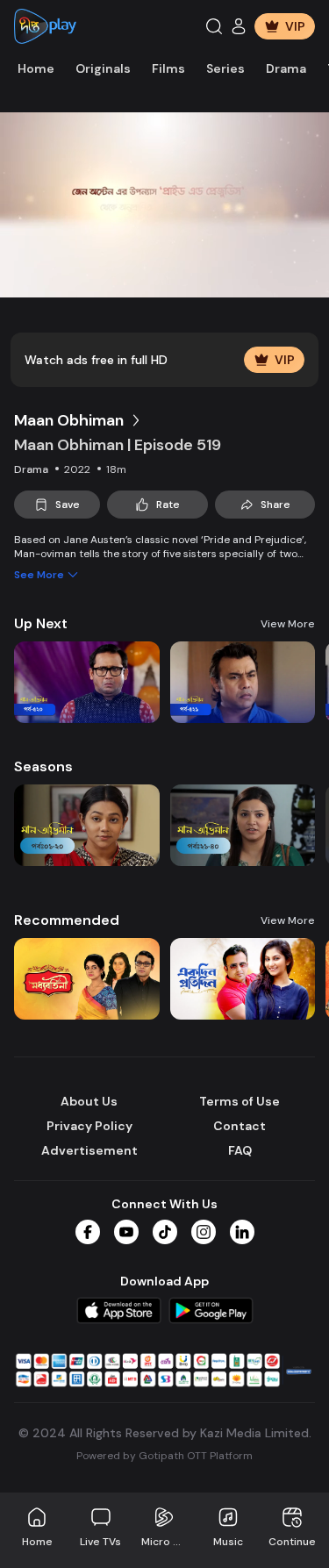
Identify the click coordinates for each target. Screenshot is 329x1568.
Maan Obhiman (69, 420)
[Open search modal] (214, 26)
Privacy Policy (89, 1126)
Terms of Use (239, 1101)
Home (36, 68)
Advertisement (89, 1150)
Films (168, 68)
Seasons (43, 766)
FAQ (240, 1150)
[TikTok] (165, 1232)
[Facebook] (87, 1232)
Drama (286, 68)
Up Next (41, 623)
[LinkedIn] (242, 1232)
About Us (89, 1101)
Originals (103, 68)
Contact (239, 1126)
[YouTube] (126, 1232)
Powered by (164, 1456)
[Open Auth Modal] (238, 26)
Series (225, 68)
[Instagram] (203, 1232)
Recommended (66, 920)
